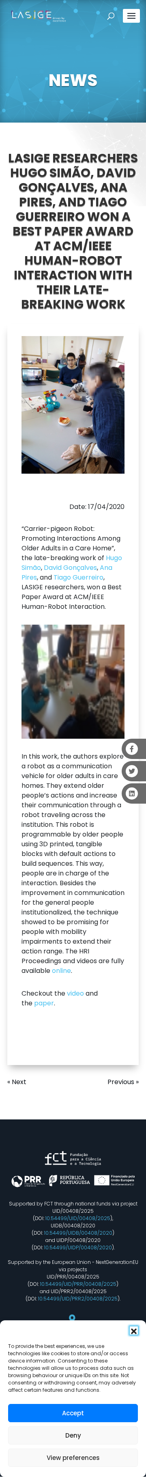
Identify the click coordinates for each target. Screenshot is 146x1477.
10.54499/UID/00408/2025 (77, 1218)
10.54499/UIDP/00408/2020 (78, 1247)
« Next (16, 1082)
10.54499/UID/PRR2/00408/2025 (78, 1298)
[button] (134, 1330)
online (61, 970)
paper (44, 1003)
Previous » (123, 1082)
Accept (73, 1413)
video (75, 993)
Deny (73, 1435)
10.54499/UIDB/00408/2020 (78, 1232)
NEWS (73, 80)
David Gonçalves (70, 567)
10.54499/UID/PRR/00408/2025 (78, 1284)
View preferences (73, 1457)
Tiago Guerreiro (78, 577)
